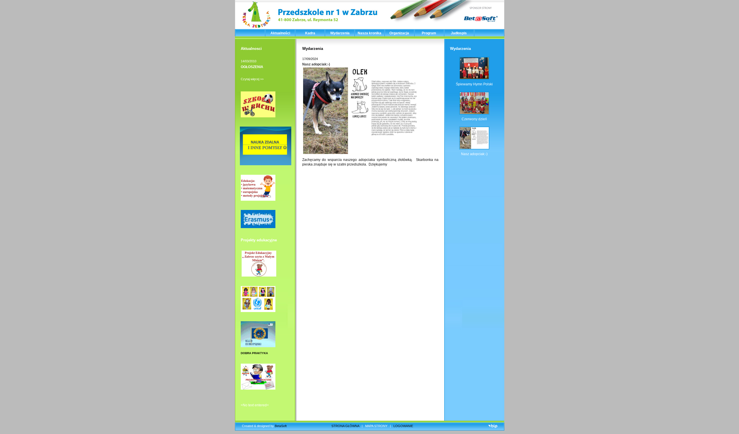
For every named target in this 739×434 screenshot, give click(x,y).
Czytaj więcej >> (252, 79)
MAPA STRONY (376, 426)
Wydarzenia (340, 33)
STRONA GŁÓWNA (345, 426)
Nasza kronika (369, 33)
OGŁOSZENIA (252, 67)
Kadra (310, 33)
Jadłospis (459, 33)
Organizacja (399, 33)
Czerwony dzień (474, 119)
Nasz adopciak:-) (316, 64)
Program (429, 33)
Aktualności (280, 33)
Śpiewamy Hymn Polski (474, 84)
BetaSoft (281, 426)
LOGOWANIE (403, 426)
